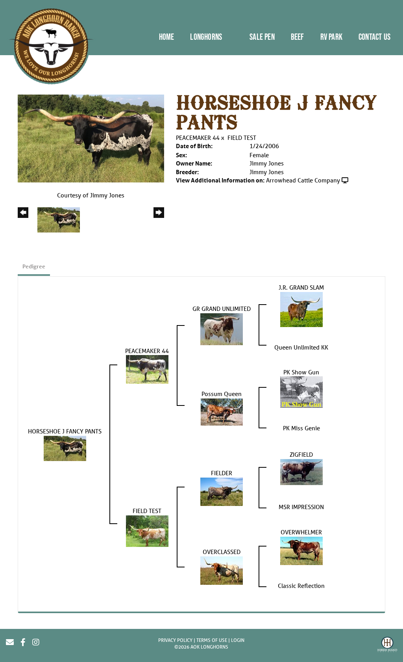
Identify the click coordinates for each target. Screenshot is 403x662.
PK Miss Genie (301, 428)
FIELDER (221, 473)
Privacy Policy (175, 640)
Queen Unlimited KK (301, 347)
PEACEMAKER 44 (198, 137)
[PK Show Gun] (301, 391)
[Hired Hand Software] (387, 645)
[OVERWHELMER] (301, 550)
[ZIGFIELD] (301, 471)
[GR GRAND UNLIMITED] (221, 328)
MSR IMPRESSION (301, 507)
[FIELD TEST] (147, 530)
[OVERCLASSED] (221, 570)
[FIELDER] (221, 491)
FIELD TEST (241, 137)
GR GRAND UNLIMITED (221, 308)
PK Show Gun (301, 372)
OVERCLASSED (221, 552)
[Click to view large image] (91, 138)
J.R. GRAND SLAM (301, 287)
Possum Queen (222, 394)
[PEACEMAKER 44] (147, 369)
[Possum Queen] (221, 411)
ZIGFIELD (301, 454)
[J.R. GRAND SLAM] (301, 308)
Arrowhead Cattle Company (303, 180)
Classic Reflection (301, 585)
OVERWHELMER (301, 532)
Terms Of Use (211, 640)
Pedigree (33, 266)
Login (237, 640)
